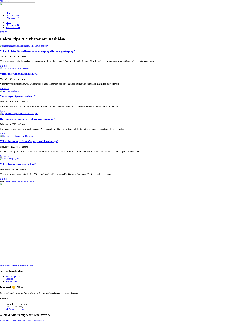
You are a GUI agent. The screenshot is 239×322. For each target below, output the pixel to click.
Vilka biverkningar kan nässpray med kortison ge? (29, 141)
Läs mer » (4, 66)
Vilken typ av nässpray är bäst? (18, 164)
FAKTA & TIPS (13, 18)
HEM (8, 13)
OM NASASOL (13, 15)
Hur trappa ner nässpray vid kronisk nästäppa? (27, 118)
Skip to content (6, 1)
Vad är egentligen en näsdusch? (18, 96)
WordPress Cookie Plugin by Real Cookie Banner (22, 321)
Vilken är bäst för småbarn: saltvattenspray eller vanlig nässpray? (37, 51)
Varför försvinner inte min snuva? (19, 73)
